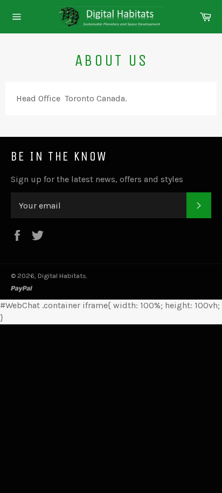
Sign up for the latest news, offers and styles (97, 179)
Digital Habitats (62, 276)
